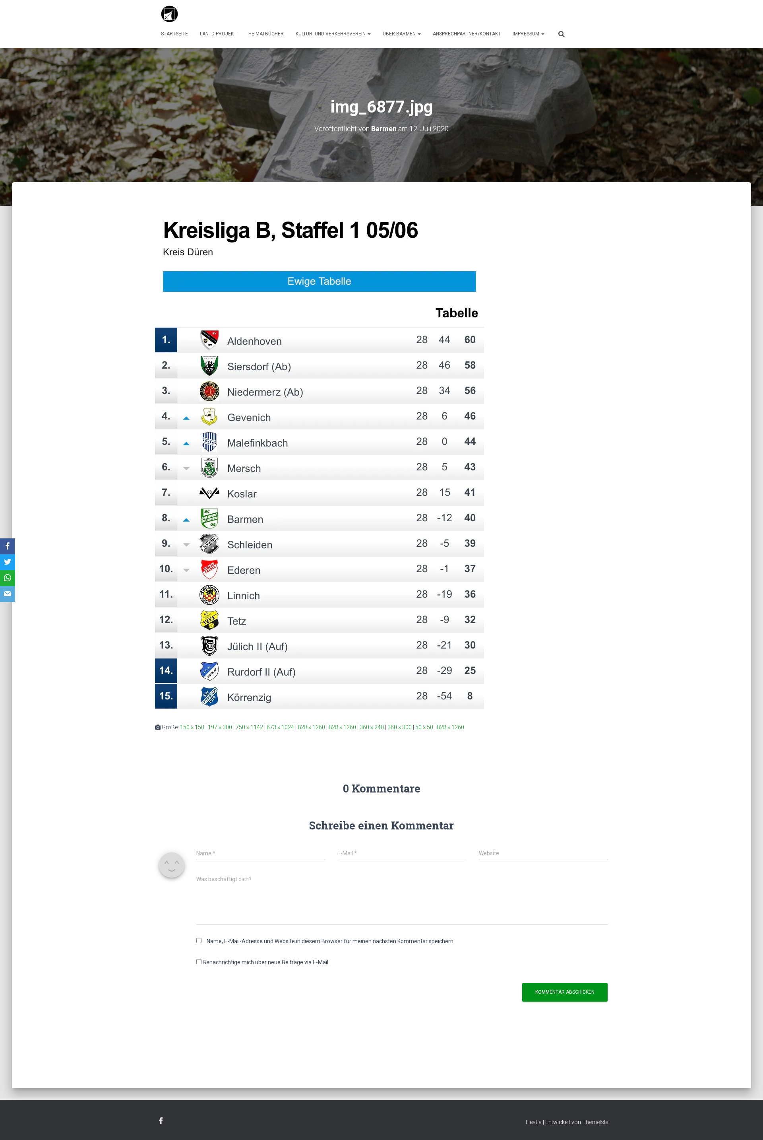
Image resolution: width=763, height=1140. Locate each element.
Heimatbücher (266, 34)
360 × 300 (399, 727)
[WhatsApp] (7, 578)
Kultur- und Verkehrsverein (331, 34)
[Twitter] (7, 562)
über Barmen (400, 34)
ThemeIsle (595, 1122)
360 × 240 (372, 727)
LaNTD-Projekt (218, 34)
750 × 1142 (249, 727)
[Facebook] (7, 546)
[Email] (7, 594)
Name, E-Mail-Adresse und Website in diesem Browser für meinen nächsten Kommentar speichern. (331, 941)
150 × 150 (192, 727)
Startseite (174, 34)
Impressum (526, 34)
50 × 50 (424, 727)
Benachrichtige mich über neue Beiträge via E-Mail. (266, 962)
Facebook (161, 1121)
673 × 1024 (280, 727)
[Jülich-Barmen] (170, 14)
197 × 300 (220, 727)
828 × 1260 (311, 727)
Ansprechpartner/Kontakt (467, 34)
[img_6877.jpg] (319, 460)
